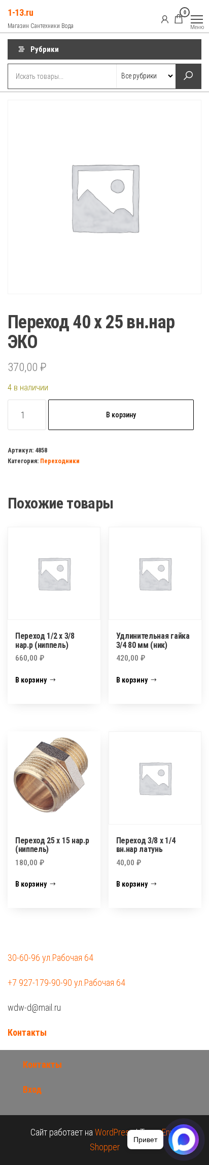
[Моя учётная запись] (164, 18)
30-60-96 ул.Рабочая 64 (50, 957)
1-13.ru (20, 12)
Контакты (27, 1032)
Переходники (60, 461)
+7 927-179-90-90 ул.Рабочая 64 (66, 982)
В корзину (121, 415)
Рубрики (44, 49)
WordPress (114, 1132)
